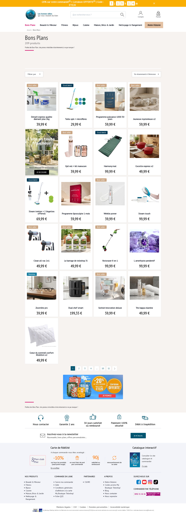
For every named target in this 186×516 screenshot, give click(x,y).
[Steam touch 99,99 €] (144, 194)
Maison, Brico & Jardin (104, 25)
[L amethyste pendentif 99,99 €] (144, 241)
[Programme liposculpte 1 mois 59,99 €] (76, 194)
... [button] (96, 368)
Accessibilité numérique (119, 507)
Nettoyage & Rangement (130, 25)
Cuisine (86, 25)
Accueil (29, 30)
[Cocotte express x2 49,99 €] (144, 147)
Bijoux (75, 25)
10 (103, 368)
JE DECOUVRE (42, 172)
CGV (75, 507)
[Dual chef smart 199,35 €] (76, 288)
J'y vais (144, 466)
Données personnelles (98, 507)
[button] (73, 368)
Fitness (64, 25)
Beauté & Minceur (48, 25)
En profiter (55, 468)
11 (109, 368)
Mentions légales (64, 507)
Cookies (83, 507)
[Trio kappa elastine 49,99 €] (144, 288)
